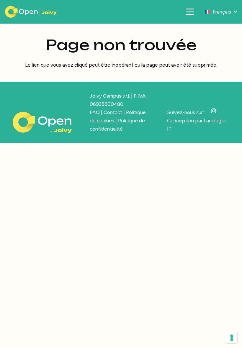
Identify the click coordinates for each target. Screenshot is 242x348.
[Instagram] (213, 111)
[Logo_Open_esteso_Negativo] (31, 12)
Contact (113, 112)
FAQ (95, 112)
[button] (190, 12)
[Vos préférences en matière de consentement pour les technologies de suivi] (231, 337)
